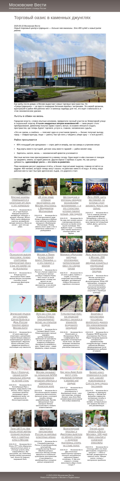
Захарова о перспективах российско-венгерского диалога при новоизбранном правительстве (97, 320)
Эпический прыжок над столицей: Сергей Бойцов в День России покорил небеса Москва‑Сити (20, 320)
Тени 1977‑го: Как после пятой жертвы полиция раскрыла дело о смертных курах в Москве (20, 434)
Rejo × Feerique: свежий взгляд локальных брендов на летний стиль (20, 376)
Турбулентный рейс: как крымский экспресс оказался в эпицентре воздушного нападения (71, 320)
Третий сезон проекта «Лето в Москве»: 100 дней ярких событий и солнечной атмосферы (96, 435)
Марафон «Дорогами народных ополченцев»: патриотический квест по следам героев (71, 261)
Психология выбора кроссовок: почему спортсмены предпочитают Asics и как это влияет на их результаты (20, 261)
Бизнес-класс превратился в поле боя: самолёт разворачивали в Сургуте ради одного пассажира (97, 379)
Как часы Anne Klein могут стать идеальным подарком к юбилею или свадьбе (71, 378)
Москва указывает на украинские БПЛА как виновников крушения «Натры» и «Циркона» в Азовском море (46, 379)
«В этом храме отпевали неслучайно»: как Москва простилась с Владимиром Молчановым (45, 204)
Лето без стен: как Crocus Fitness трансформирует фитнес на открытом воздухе (45, 319)
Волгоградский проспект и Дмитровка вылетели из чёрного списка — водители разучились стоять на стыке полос (71, 437)
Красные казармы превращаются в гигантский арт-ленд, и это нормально (20, 201)
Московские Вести (27, 4)
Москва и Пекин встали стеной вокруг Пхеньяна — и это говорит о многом (45, 260)
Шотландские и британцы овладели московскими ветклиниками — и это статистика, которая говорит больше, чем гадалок (71, 205)
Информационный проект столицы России (27, 8)
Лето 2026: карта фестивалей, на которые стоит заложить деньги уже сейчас (97, 203)
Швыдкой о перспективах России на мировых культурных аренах (45, 432)
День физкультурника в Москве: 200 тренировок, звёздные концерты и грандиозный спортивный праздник (97, 263)
